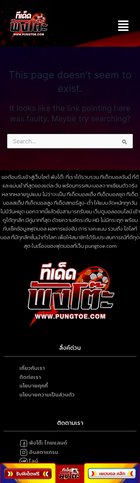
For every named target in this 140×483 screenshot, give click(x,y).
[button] (123, 25)
